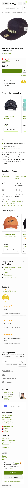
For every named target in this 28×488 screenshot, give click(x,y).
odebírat (21, 361)
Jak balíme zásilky (7, 419)
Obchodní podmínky (7, 438)
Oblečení (7, 12)
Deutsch (5, 431)
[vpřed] (26, 29)
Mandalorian (7, 53)
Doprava (4, 417)
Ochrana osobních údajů (8, 440)
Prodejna (4, 457)
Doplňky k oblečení (16, 12)
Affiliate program (6, 447)
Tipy (5, 205)
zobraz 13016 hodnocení (9, 291)
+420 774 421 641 (9, 392)
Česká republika (8, 426)
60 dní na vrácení (8, 269)
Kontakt (4, 456)
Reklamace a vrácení (7, 421)
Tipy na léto (11, 205)
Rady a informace (7, 442)
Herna (3, 459)
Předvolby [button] (11, 468)
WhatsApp (6, 399)
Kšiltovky (12, 203)
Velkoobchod (5, 443)
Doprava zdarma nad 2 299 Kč (12, 267)
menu (6, 3)
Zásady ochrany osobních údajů (12, 481)
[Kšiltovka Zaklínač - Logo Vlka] (11, 114)
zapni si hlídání (6, 61)
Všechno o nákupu (7, 415)
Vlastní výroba (8, 275)
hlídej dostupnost (13, 71)
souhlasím (13, 472)
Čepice (25, 12)
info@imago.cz (8, 396)
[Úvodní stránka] (2, 12)
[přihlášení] (20, 3)
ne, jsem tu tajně (13, 477)
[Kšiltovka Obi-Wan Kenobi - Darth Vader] (11, 233)
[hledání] (24, 8)
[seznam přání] (24, 71)
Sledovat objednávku (8, 422)
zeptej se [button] (23, 75)
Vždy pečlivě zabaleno (10, 277)
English (5, 430)
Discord (6, 397)
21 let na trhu (7, 272)
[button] (14, 93)
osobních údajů (22, 366)
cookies (17, 463)
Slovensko (6, 428)
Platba (9, 417)
